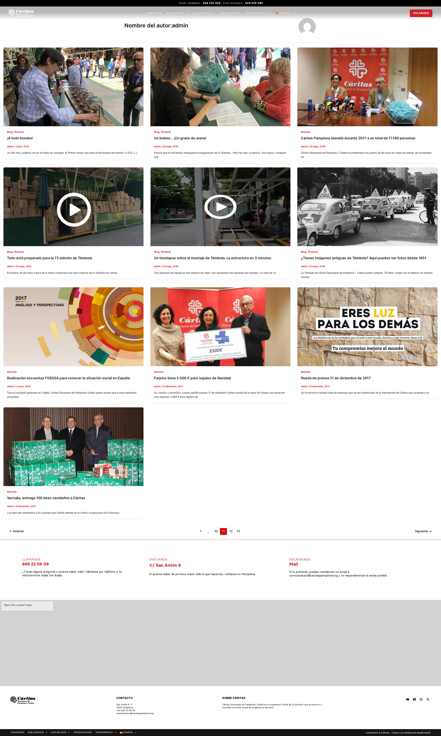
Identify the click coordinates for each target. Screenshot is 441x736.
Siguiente (423, 531)
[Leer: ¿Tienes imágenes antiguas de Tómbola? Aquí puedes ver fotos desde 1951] (367, 206)
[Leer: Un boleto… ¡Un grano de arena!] (220, 86)
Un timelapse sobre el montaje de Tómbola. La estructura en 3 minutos (212, 258)
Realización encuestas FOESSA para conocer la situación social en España (68, 378)
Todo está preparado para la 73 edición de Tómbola (49, 258)
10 (216, 531)
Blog (9, 131)
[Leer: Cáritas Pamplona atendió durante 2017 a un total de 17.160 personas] (367, 86)
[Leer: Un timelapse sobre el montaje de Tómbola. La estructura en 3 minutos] (220, 206)
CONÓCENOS (154, 13)
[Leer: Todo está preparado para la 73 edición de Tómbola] (73, 206)
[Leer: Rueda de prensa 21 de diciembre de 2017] (367, 326)
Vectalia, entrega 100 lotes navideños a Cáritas (46, 498)
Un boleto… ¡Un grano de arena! (180, 138)
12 (231, 531)
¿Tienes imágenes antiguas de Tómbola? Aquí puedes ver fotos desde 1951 (363, 258)
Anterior (16, 531)
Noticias (306, 131)
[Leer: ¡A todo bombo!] (73, 86)
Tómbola (19, 131)
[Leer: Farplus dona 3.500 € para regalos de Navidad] (220, 326)
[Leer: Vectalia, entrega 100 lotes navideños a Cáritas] (73, 446)
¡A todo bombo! (20, 138)
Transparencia (256, 13)
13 (238, 531)
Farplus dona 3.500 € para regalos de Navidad (192, 378)
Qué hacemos (175, 13)
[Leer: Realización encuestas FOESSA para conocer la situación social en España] (73, 326)
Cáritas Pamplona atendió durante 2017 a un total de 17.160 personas (358, 138)
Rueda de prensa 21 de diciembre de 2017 (336, 378)
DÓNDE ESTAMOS (230, 13)
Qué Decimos (202, 13)
